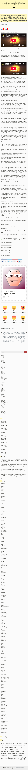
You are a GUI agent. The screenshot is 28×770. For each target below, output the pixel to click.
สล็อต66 (2, 389)
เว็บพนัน (2, 724)
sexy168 (2, 609)
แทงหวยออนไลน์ (4, 732)
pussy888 (3, 362)
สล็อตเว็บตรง (3, 390)
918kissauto (3, 494)
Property (2, 586)
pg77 (2, 568)
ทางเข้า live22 (3, 658)
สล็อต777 (2, 688)
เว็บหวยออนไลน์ (4, 728)
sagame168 (3, 603)
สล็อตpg (2, 694)
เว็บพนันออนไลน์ (4, 725)
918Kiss (2, 493)
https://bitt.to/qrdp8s (5, 250)
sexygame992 (4, 616)
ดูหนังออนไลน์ (3, 412)
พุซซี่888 (2, 671)
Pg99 (2, 569)
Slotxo (2, 622)
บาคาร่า (2, 397)
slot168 (2, 620)
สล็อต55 (2, 684)
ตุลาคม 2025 (3, 435)
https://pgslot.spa (4, 404)
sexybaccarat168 (4, 613)
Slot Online (3, 619)
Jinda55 (2, 535)
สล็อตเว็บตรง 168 (4, 705)
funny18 (2, 524)
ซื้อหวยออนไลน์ (3, 380)
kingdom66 (3, 542)
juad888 (2, 541)
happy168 (3, 527)
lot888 (2, 547)
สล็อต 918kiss (3, 681)
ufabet (2, 644)
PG (1, 562)
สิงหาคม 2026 (3, 421)
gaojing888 (3, 525)
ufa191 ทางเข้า (3, 640)
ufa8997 (2, 642)
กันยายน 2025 (3, 436)
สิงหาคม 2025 (3, 438)
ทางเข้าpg (3, 661)
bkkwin (2, 508)
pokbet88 (3, 585)
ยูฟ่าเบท (2, 673)
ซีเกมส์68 (2, 653)
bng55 (2, 510)
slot (1, 410)
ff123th (2, 520)
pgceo (2, 571)
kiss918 (2, 407)
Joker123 (2, 538)
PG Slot (2, 564)
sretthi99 (6, 328)
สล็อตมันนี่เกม (3, 698)
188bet (2, 487)
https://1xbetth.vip (4, 402)
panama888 (3, 558)
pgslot (2, 366)
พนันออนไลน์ (3, 670)
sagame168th (3, 359)
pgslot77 (2, 376)
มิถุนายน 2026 (3, 424)
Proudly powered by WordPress (9, 767)
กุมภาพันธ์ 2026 (4, 429)
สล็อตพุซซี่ (2, 697)
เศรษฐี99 (2, 729)
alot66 (2, 501)
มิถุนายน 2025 (3, 441)
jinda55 (2, 387)
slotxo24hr (3, 623)
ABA (2, 497)
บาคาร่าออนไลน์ (4, 378)
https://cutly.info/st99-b (6, 247)
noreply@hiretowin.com (11, 296)
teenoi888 (3, 634)
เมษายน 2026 (3, 426)
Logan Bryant (4, 24)
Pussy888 (3, 592)
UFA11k (2, 639)
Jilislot (2, 534)
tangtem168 (3, 632)
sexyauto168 (3, 612)
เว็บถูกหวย (3, 722)
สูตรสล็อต (2, 709)
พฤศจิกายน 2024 (4, 450)
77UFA (2, 492)
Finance (2, 521)
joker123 (2, 356)
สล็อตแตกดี (3, 708)
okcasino (2, 552)
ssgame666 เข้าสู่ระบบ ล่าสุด (6, 627)
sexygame (3, 615)
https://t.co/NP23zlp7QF (6, 255)
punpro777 (3, 379)
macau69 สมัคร (4, 548)
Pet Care (2, 561)
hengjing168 (3, 530)
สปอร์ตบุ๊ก (2, 675)
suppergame (3, 630)
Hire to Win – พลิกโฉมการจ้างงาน (14, 2)
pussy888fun (3, 593)
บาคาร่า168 (3, 365)
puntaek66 (3, 589)
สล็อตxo (2, 695)
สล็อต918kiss (3, 691)
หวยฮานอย (3, 715)
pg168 (2, 385)
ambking (2, 503)
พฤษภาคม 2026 (4, 425)
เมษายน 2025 (3, 443)
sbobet (2, 608)
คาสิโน (2, 650)
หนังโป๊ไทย (3, 401)
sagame (2, 602)
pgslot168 (3, 575)
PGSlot (2, 574)
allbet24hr (3, 500)
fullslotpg (3, 368)
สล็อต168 (2, 683)
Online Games (4, 554)
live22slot (3, 545)
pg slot (2, 406)
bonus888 (3, 511)
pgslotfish (3, 581)
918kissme (3, 496)
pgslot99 (2, 579)
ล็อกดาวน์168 (3, 674)
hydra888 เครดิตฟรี (4, 533)
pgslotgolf (3, 582)
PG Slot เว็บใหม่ (4, 565)
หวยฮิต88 (8, 760)
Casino (2, 514)
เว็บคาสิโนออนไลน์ (4, 721)
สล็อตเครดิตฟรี (3, 702)
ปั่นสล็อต (2, 667)
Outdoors (3, 555)
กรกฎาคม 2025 (4, 439)
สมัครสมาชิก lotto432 (5, 677)
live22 (2, 370)
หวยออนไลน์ (3, 382)
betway (2, 507)
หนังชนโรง (3, 357)
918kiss (2, 355)
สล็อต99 (8, 141)
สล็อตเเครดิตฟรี (3, 707)
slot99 (2, 388)
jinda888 (2, 537)
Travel (2, 637)
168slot (2, 486)
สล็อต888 (2, 393)
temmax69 (3, 636)
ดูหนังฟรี (2, 361)
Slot (1, 617)
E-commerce (3, 517)
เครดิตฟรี (2, 719)
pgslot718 (3, 576)
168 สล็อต (2, 484)
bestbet (2, 506)
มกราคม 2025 (3, 448)
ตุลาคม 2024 (3, 452)
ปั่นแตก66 (2, 377)
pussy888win (3, 596)
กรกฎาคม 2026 (4, 422)
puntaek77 (3, 591)
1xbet (2, 490)
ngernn (2, 551)
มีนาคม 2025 (3, 445)
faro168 (2, 518)
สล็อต (2, 232)
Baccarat (2, 504)
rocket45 (3, 599)
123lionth (3, 483)
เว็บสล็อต (2, 726)
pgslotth (2, 583)
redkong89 (3, 598)
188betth (2, 489)
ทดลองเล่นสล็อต (4, 657)
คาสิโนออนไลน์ (3, 651)
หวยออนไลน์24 (3, 714)
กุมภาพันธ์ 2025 (4, 446)
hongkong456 (4, 531)
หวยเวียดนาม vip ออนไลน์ (5, 717)
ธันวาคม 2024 (3, 449)
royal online (3, 600)
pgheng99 (3, 367)
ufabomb (2, 646)
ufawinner (3, 647)
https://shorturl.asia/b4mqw (7, 252)
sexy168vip (3, 610)
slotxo (2, 399)
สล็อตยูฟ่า (2, 700)
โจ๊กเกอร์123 (3, 416)
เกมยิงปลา (2, 718)
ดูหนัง (2, 371)
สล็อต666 (2, 687)
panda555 (3, 559)
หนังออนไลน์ (3, 373)
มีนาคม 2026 (3, 428)
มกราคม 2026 (3, 431)
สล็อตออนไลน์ (3, 701)
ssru (2, 629)
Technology (3, 633)
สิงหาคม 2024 (3, 453)
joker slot (3, 414)
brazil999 (3, 513)
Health (2, 528)
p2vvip (2, 557)
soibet (2, 625)
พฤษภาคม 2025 (4, 442)
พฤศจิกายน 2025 (4, 433)
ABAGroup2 (3, 499)
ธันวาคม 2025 (3, 432)
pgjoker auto (3, 572)
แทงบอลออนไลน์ (4, 731)
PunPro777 (3, 588)
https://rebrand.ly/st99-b (6, 245)
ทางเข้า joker (3, 413)
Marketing (3, 550)
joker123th (3, 540)
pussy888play (3, 595)
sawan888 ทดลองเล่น (5, 606)
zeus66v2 (3, 649)
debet (2, 516)
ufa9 (2, 643)
